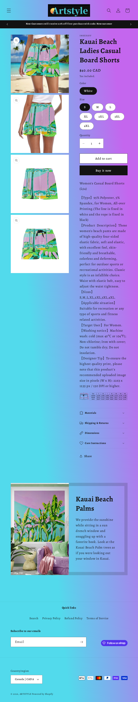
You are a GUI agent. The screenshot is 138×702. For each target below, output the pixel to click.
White (88, 91)
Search (33, 618)
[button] (8, 10)
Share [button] (88, 456)
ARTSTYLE (25, 694)
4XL (87, 126)
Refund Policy (73, 618)
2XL (101, 116)
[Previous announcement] (7, 24)
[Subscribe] (81, 642)
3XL (117, 116)
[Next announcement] (130, 24)
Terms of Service (98, 618)
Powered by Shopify (42, 694)
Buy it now (104, 170)
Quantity (85, 135)
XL (86, 116)
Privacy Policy (51, 618)
